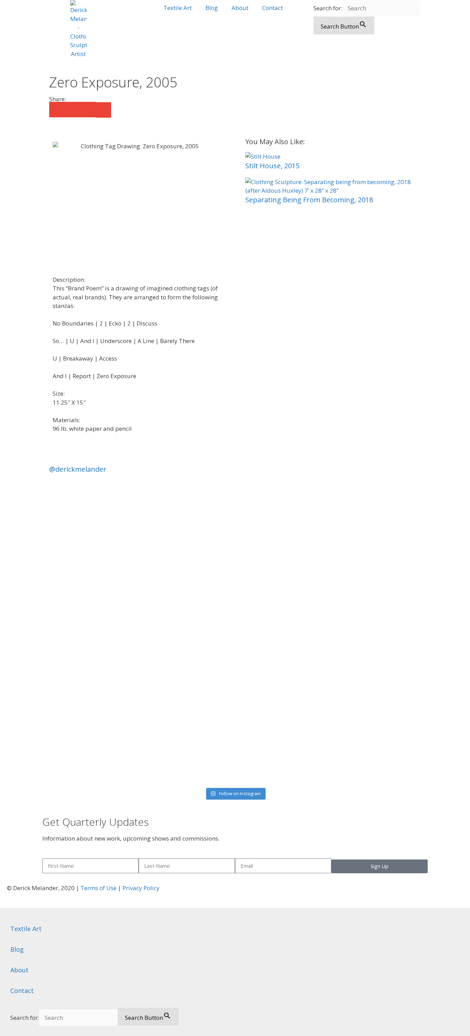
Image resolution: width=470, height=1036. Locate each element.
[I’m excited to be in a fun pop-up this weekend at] (94, 633)
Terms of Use (99, 888)
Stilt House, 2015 (272, 165)
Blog (211, 8)
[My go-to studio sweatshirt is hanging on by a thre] (376, 606)
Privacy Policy (141, 888)
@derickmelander (77, 469)
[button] (57, 109)
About (240, 8)
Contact (272, 8)
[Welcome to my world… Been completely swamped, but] (282, 506)
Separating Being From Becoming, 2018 (309, 199)
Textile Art (177, 8)
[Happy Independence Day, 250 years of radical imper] (188, 550)
